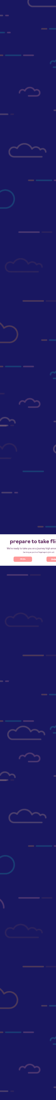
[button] (23, 559)
